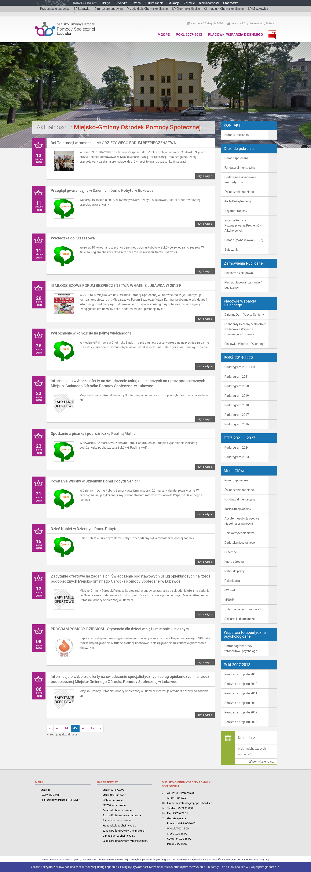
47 (92, 728)
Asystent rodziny (235, 211)
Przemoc (230, 552)
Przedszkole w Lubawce (117, 810)
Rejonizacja (232, 580)
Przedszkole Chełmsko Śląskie (147, 8)
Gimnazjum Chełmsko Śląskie (224, 8)
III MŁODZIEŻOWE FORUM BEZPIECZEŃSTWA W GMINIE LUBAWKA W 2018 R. (116, 285)
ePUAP (229, 599)
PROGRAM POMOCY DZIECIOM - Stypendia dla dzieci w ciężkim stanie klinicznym (120, 629)
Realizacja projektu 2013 (240, 674)
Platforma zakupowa (238, 273)
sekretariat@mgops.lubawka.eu (194, 803)
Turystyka (120, 3)
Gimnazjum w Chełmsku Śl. (119, 835)
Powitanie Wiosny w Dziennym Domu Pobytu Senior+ (95, 481)
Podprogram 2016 (236, 424)
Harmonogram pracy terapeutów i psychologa (240, 648)
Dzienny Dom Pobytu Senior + (244, 314)
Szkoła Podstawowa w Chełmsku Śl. (124, 830)
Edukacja (174, 3)
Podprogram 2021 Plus (239, 367)
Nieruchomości (209, 3)
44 (66, 728)
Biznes (136, 3)
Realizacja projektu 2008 (240, 722)
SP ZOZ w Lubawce (114, 805)
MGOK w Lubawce (114, 790)
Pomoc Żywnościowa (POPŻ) (243, 240)
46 (83, 728)
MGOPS (164, 35)
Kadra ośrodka (234, 561)
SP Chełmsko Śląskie (186, 8)
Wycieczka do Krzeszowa (73, 238)
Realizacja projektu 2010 (240, 703)
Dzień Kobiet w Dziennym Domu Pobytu (84, 529)
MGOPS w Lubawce (114, 795)
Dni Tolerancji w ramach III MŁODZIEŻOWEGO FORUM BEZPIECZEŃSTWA (113, 143)
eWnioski (230, 590)
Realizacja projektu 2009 (240, 712)
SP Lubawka (82, 8)
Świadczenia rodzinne (239, 191)
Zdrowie (189, 3)
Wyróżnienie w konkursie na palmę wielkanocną (91, 333)
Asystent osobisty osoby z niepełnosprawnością (241, 521)
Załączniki (231, 249)
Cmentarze (230, 3)
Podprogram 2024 (236, 447)
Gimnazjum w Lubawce (117, 820)
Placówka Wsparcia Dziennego (244, 343)
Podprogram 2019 (236, 395)
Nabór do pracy (234, 571)
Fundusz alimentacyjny (239, 167)
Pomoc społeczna (236, 158)
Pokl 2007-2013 (189, 35)
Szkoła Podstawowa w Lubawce (122, 815)
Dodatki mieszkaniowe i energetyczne (240, 180)
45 (75, 728)
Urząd (106, 3)
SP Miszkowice (258, 8)
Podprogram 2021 (236, 376)
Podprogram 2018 (236, 405)
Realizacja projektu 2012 (240, 683)
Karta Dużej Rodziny (237, 201)
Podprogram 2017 (236, 414)
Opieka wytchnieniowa (239, 533)
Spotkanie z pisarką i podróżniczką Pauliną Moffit (93, 433)
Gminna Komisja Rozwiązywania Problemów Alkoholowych (243, 225)
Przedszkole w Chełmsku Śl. (119, 825)
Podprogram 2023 (236, 457)
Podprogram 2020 (236, 386)
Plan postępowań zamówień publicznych (243, 285)
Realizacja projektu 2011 (240, 693)
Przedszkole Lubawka (55, 8)
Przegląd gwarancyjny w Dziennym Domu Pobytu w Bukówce (102, 190)
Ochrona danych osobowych (243, 609)
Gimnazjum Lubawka (109, 8)
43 (57, 728)
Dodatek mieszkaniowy (240, 542)
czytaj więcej (205, 176)
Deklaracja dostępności (239, 618)
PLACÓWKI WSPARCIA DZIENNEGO (235, 35)
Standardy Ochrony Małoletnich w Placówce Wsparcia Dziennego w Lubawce (245, 329)
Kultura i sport (154, 3)
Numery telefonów (236, 135)
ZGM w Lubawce (113, 800)
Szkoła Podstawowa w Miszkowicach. (125, 840)
